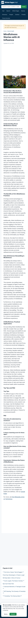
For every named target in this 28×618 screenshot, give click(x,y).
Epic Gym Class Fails (8, 583)
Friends (23, 14)
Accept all (13, 614)
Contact (17, 14)
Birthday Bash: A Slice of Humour (11, 578)
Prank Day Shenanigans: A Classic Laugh (13, 575)
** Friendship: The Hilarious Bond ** (12, 596)
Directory (4, 14)
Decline (5, 614)
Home (5, 31)
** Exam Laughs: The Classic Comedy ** (13, 581)
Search (23, 6)
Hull (3, 11)
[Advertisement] (14, 60)
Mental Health (10, 31)
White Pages (15, 11)
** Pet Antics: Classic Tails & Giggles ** (13, 572)
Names (23, 11)
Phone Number (6, 18)
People (11, 14)
